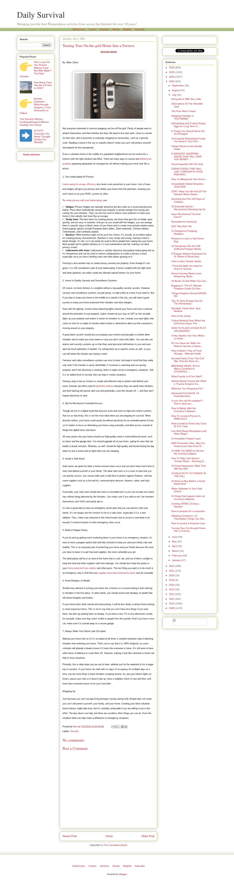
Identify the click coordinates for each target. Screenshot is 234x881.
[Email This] (113, 726)
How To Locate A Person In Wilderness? (185, 417)
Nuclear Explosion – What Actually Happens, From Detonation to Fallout (35, 105)
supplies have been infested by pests (116, 573)
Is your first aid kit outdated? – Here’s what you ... (187, 402)
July (174, 95)
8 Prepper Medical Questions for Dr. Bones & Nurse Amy (188, 255)
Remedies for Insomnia (183, 221)
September (178, 85)
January (176, 560)
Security (74, 731)
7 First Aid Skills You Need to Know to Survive (186, 267)
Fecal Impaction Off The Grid (187, 164)
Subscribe (140, 29)
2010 (172, 603)
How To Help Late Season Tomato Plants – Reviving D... (188, 460)
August (176, 90)
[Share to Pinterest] (126, 726)
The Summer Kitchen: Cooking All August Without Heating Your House (34, 122)
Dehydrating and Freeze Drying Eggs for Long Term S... (188, 125)
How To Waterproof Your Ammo (188, 179)
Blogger (123, 874)
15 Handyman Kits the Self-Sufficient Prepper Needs (186, 247)
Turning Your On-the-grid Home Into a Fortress (188, 529)
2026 (172, 67)
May (174, 541)
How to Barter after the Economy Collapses (183, 409)
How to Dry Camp (180, 316)
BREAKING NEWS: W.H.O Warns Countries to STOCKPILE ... (185, 369)
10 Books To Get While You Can (188, 281)
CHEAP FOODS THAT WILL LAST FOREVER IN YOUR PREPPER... (187, 171)
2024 (172, 76)
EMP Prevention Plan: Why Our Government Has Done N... (188, 444)
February (177, 555)
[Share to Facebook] (122, 726)
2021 (172, 570)
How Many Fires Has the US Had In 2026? (43, 85)
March (176, 551)
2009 (172, 608)
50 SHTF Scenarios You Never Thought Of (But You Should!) (42, 136)
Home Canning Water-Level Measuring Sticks (186, 275)
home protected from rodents (81, 568)
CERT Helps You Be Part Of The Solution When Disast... (188, 193)
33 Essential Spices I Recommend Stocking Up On (188, 208)
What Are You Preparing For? (187, 388)
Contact (92, 29)
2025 (172, 72)
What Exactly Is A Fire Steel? (186, 376)
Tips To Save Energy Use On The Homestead (186, 302)
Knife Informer (31, 154)
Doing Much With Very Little (186, 99)
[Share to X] (119, 726)
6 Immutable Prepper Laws (186, 438)
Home (109, 836)
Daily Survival (41, 14)
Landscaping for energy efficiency (79, 184)
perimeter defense (105, 386)
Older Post (147, 836)
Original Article (108, 51)
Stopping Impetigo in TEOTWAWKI (182, 117)
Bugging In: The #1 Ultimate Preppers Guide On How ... (187, 287)
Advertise (104, 29)
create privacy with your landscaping (84, 200)
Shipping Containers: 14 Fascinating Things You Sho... (188, 517)
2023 (172, 81)
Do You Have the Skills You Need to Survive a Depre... (187, 344)
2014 (172, 584)
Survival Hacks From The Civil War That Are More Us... (187, 360)
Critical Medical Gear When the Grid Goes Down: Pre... (188, 322)
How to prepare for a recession (188, 511)
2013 (172, 589)
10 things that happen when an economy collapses (188, 497)
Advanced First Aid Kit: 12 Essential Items (185, 394)
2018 (172, 575)
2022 (172, 566)
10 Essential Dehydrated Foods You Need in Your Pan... (188, 140)
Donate (116, 29)
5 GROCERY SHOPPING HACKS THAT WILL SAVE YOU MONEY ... (186, 156)
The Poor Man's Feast (183, 111)
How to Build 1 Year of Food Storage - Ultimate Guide (186, 352)
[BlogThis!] (116, 726)
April (174, 546)
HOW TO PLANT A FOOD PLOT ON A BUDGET (188, 329)
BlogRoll (127, 29)
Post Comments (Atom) (115, 845)
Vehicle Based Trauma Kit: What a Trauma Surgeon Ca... (188, 382)
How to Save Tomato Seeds (186, 261)
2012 (172, 594)
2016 (172, 580)
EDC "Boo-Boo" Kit (181, 226)
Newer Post (70, 836)
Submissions (78, 29)
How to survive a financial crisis (188, 523)
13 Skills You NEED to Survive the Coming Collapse (187, 452)
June (175, 536)
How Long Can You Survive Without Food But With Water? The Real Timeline (35, 69)
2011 (172, 598)
